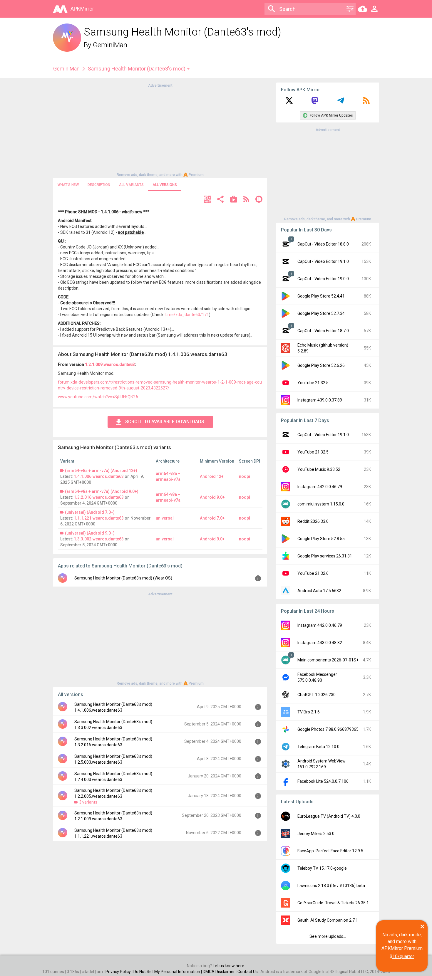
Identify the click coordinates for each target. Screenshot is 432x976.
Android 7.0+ (212, 518)
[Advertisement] (160, 129)
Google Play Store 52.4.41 (321, 296)
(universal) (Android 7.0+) (90, 512)
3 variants (88, 802)
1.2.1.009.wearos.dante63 (110, 364)
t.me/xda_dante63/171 (187, 314)
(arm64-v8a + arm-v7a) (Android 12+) (101, 470)
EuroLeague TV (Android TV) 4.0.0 (328, 816)
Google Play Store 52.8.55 (321, 538)
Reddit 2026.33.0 (313, 521)
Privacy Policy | (119, 971)
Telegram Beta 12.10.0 (318, 746)
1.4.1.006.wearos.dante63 (99, 476)
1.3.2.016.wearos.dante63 (99, 497)
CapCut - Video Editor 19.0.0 (323, 278)
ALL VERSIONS (165, 185)
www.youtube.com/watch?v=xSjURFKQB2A (98, 396)
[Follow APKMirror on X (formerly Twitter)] (289, 102)
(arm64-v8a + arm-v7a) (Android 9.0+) (101, 491)
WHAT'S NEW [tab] (68, 185)
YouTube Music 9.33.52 (318, 469)
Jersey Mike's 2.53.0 (315, 833)
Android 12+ (212, 476)
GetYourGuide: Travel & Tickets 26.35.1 (333, 903)
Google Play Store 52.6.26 (321, 365)
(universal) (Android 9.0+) (90, 533)
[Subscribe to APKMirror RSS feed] (366, 102)
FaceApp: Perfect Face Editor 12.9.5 (330, 851)
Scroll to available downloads (164, 421)
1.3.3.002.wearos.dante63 (99, 539)
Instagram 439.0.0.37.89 (319, 400)
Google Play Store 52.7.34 (321, 313)
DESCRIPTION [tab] (99, 185)
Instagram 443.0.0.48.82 (319, 642)
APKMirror (82, 9)
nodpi (244, 476)
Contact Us (247, 971)
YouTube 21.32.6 (313, 573)
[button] (207, 200)
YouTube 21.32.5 (313, 382)
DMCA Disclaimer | (220, 971)
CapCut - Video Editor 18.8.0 (323, 244)
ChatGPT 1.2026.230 (316, 694)
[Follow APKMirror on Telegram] (340, 102)
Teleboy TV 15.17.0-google (322, 868)
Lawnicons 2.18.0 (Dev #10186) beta (331, 885)
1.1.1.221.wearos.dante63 (99, 518)
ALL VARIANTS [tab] (131, 185)
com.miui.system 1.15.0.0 (320, 504)
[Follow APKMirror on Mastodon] (314, 102)
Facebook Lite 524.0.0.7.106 (323, 781)
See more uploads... (327, 936)
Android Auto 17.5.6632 (319, 590)
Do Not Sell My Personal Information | (168, 971)
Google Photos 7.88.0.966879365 (328, 729)
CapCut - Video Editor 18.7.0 (323, 330)
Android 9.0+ (212, 497)
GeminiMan (110, 45)
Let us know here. (229, 965)
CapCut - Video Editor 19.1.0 (323, 261)
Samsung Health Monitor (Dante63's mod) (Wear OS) (123, 578)
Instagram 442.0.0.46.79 (319, 486)
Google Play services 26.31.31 (324, 556)
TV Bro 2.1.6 (308, 712)
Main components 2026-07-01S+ (328, 660)
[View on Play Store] (233, 200)
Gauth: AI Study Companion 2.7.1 (327, 920)
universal (165, 518)
